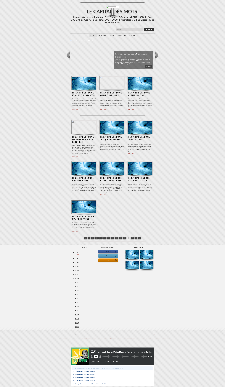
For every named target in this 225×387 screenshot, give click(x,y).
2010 (77, 315)
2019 (77, 278)
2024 (77, 262)
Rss (108, 260)
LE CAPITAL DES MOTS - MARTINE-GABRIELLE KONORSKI (83, 139)
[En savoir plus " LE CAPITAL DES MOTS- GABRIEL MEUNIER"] (112, 89)
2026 (77, 252)
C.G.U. (119, 338)
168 (124, 238)
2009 (77, 319)
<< (86, 238)
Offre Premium (141, 338)
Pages (111, 35)
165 (112, 238)
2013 (77, 303)
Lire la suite (148, 66)
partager (107, 361)
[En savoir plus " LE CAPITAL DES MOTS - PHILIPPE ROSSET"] (84, 174)
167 (120, 238)
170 (133, 238)
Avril (77, 254)
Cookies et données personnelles (153, 338)
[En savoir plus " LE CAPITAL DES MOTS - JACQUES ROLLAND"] (112, 133)
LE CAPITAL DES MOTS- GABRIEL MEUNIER (111, 94)
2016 (77, 291)
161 (96, 238)
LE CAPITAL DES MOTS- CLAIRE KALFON (139, 94)
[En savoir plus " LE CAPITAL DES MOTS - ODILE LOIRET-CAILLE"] (112, 174)
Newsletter (122, 35)
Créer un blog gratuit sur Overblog (88, 338)
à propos (117, 361)
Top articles (100, 338)
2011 (76, 311)
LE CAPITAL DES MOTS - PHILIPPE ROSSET (83, 179)
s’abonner (96, 361)
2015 (77, 295)
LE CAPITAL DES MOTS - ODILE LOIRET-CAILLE (111, 179)
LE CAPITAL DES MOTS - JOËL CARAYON (139, 138)
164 (108, 238)
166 (116, 238)
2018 (77, 282)
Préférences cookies (166, 338)
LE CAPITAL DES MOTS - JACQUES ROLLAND (111, 138)
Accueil (92, 35)
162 (100, 238)
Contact (132, 35)
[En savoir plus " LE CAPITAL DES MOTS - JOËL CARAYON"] (140, 133)
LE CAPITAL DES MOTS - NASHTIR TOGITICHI (139, 179)
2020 (77, 274)
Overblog (153, 334)
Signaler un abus (112, 338)
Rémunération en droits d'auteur (129, 338)
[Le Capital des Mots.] (112, 7)
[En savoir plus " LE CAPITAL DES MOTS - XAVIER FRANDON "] (84, 213)
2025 (77, 258)
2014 (77, 299)
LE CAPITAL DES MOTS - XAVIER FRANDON (83, 218)
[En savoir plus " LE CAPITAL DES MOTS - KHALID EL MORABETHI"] (84, 89)
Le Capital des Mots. (112, 11)
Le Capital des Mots (65, 338)
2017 (76, 287)
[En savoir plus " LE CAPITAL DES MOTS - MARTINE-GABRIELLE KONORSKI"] (84, 133)
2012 (77, 307)
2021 (77, 270)
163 (104, 238)
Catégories (101, 35)
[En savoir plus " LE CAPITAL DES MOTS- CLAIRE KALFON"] (140, 89)
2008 (77, 323)
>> (139, 238)
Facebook (108, 251)
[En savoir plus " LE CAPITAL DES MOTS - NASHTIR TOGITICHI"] (140, 174)
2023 (77, 266)
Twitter (108, 256)
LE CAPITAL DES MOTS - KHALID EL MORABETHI (84, 94)
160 (92, 238)
